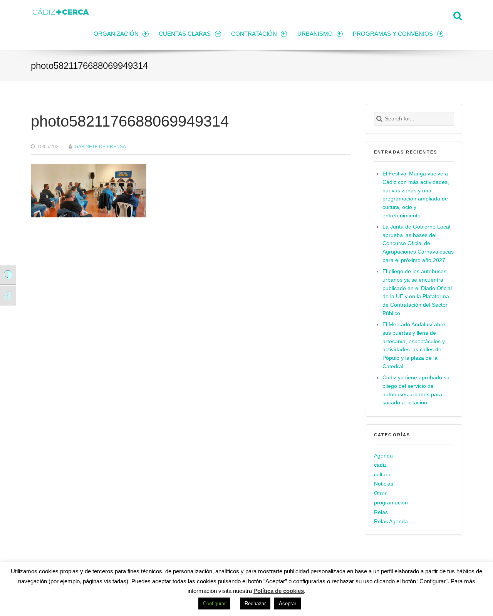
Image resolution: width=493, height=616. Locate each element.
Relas (381, 512)
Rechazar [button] (255, 603)
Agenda (383, 456)
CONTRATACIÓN (254, 33)
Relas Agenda (391, 521)
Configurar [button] (214, 603)
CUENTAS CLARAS (185, 33)
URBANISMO (315, 33)
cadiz (380, 465)
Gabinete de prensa (100, 146)
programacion (391, 503)
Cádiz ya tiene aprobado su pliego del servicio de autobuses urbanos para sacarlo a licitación (415, 390)
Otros (380, 493)
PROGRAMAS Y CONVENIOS (393, 33)
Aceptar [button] (287, 603)
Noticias (383, 484)
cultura (382, 474)
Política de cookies (278, 591)
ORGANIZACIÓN (116, 33)
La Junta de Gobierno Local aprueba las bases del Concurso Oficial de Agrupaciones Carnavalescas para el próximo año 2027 (418, 244)
